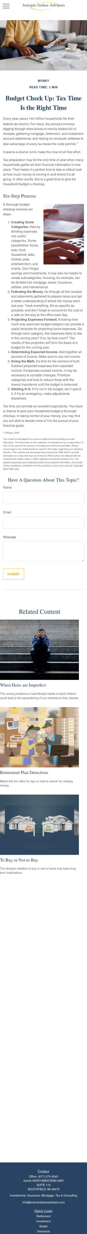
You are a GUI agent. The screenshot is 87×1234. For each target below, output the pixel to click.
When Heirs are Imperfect (23, 685)
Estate (43, 1226)
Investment (43, 1221)
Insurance (43, 1231)
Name (7, 487)
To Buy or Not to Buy (19, 860)
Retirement (43, 1216)
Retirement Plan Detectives (24, 772)
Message (9, 537)
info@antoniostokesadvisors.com (43, 1202)
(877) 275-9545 (48, 1176)
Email (7, 512)
